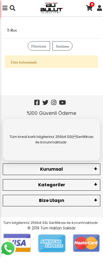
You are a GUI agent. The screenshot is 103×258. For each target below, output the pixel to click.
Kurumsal (51, 169)
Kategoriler (51, 185)
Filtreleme (38, 46)
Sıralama (62, 46)
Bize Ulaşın (51, 200)
